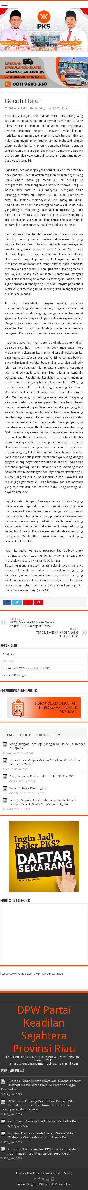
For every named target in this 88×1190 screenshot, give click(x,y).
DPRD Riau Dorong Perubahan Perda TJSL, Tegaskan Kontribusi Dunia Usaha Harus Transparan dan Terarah (37, 1105)
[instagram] (53, 1179)
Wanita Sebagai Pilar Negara (27, 788)
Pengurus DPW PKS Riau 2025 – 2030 (26, 668)
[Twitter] (43, 1179)
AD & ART (9, 654)
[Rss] (35, 1179)
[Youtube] (48, 1179)
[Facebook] (39, 1179)
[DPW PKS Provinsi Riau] (44, 29)
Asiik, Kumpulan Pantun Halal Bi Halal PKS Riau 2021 (42, 776)
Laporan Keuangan (15, 675)
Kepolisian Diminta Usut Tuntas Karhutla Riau (43, 1121)
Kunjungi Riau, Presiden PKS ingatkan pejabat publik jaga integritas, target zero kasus (43, 1151)
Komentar (42, 734)
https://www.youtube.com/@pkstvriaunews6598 (31, 973)
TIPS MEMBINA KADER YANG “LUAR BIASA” (57, 633)
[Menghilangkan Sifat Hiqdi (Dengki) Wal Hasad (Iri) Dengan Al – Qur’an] (5, 744)
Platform (8, 661)
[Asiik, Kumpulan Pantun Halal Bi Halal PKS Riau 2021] (5, 776)
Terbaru (9, 734)
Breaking (40, 108)
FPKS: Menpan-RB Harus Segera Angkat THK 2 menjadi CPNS (32, 623)
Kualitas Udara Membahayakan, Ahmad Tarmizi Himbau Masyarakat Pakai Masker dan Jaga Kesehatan (41, 1085)
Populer (25, 734)
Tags (57, 734)
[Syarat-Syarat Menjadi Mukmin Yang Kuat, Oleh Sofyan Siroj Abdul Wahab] (5, 760)
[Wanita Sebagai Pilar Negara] (5, 788)
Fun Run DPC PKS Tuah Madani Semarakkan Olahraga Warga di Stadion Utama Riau (42, 1135)
